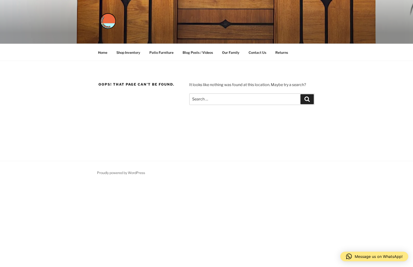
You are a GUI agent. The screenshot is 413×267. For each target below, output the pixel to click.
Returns (281, 52)
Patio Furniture (161, 52)
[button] (374, 256)
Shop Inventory (128, 52)
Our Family (230, 52)
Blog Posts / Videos (198, 52)
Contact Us (257, 52)
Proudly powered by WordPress (121, 173)
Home (102, 52)
